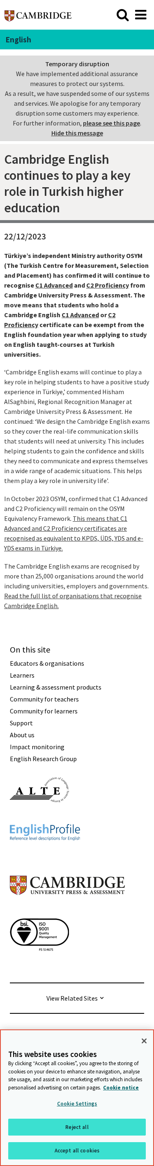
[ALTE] (39, 817)
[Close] (144, 1041)
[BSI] (39, 966)
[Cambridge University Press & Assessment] (67, 911)
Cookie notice (121, 1087)
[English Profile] (45, 855)
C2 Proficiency (107, 285)
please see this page (111, 123)
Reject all (76, 1127)
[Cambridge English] (38, 14)
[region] (77, 1097)
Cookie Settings (77, 1103)
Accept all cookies (77, 1150)
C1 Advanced (54, 285)
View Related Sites (72, 998)
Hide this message (77, 133)
